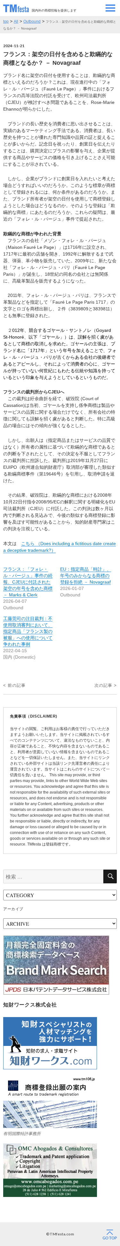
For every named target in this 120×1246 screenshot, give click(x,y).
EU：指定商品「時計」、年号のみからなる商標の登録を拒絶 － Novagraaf (85, 576)
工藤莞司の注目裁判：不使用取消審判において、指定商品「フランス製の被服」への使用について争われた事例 (27, 631)
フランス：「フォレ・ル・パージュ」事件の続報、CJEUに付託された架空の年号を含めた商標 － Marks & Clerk (27, 582)
